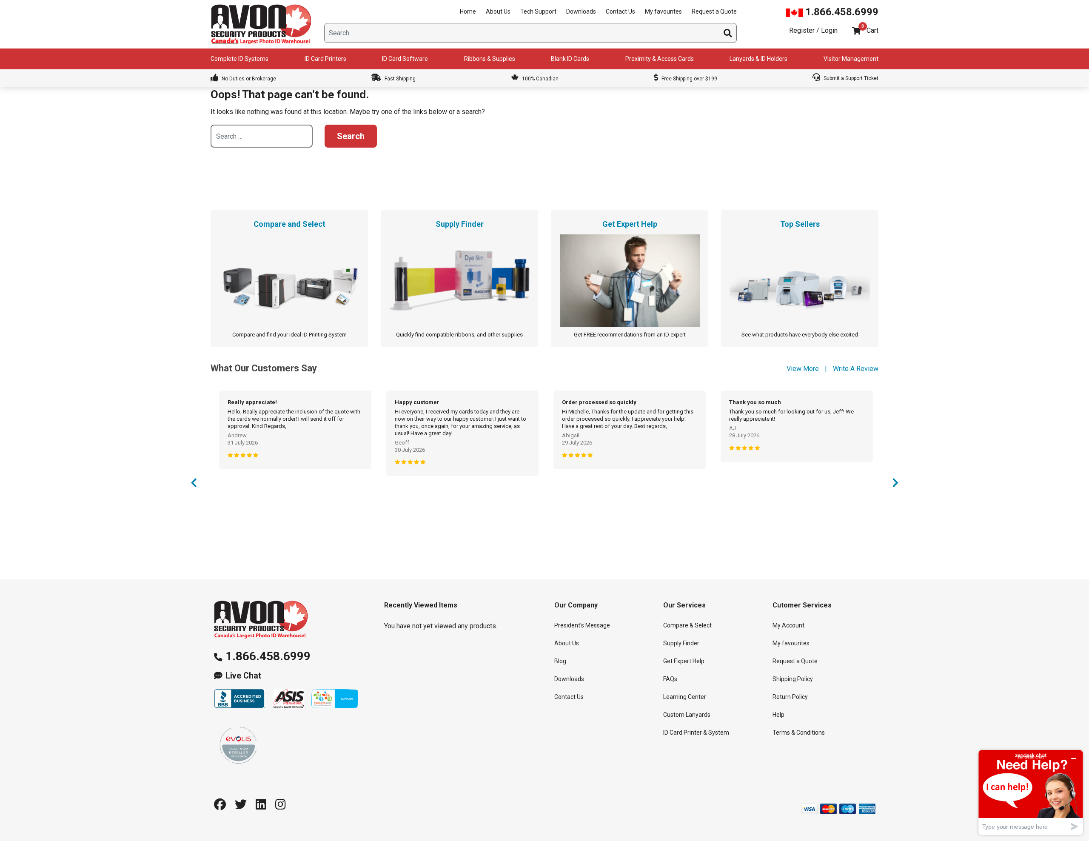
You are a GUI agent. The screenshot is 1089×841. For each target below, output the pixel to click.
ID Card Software (405, 58)
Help (778, 714)
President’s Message (582, 625)
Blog (560, 661)
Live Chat (243, 676)
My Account (788, 625)
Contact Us (620, 11)
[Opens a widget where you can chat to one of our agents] (1030, 792)
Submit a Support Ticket (850, 78)
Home (468, 11)
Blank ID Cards (570, 58)
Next (895, 485)
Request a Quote (714, 11)
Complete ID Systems (239, 58)
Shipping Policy (793, 679)
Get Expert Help (683, 661)
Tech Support (538, 11)
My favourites (663, 11)
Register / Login (813, 30)
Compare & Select (687, 625)
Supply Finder (681, 643)
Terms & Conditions (799, 732)
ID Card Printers (325, 58)
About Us (498, 11)
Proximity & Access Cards (659, 58)
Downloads (581, 11)
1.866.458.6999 (840, 12)
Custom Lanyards (686, 714)
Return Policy (790, 696)
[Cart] (856, 30)
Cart (872, 30)
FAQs (670, 679)
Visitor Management (851, 58)
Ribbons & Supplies (489, 58)
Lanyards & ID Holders (758, 58)
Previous (193, 485)
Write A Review (855, 369)
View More (803, 369)
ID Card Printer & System (696, 732)
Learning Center (684, 696)
